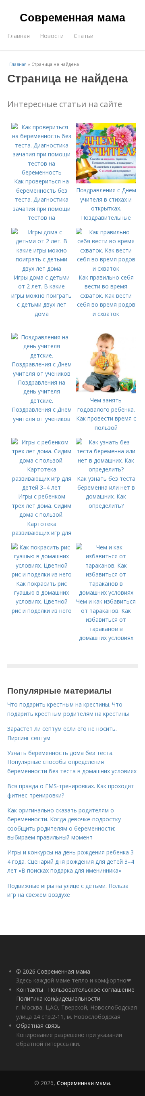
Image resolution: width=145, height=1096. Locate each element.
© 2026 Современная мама (53, 971)
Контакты (29, 989)
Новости (52, 36)
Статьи (83, 36)
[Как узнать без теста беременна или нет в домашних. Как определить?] (106, 469)
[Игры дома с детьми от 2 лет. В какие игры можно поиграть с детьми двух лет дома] (41, 268)
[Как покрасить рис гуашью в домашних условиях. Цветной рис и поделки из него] (41, 574)
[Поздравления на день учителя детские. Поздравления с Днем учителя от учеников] (41, 373)
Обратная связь (38, 1025)
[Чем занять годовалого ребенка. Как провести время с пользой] (106, 391)
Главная (18, 36)
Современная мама (72, 17)
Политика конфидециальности (58, 998)
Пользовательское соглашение (91, 989)
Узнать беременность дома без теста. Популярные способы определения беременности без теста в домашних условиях (72, 762)
